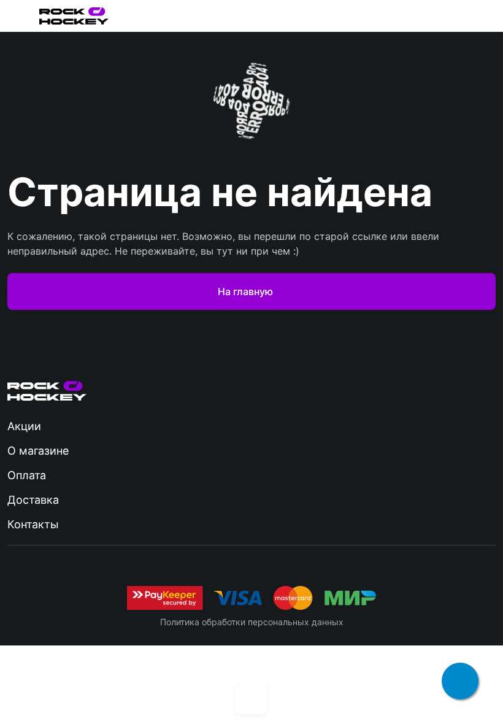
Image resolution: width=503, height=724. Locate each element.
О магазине (38, 450)
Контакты (33, 524)
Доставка (33, 499)
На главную (245, 291)
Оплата (26, 475)
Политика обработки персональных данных (252, 622)
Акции (24, 426)
